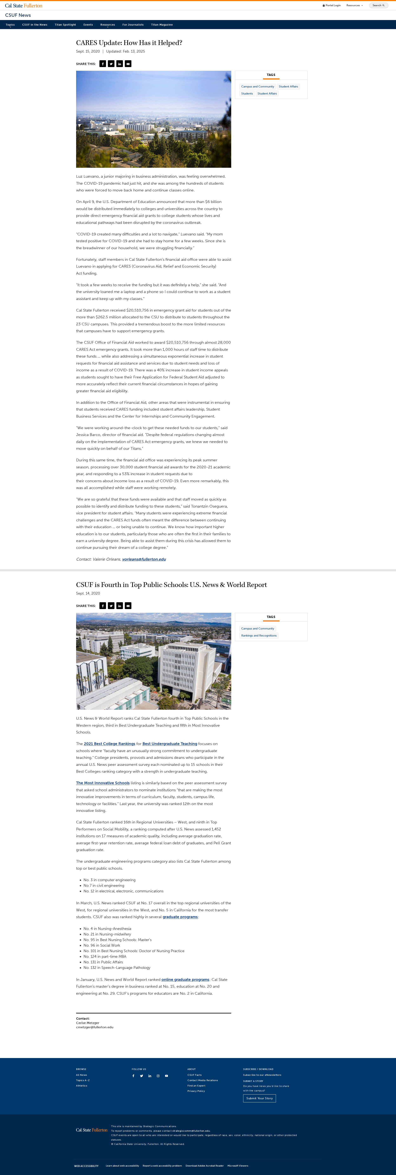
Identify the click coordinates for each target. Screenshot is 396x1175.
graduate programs (180, 916)
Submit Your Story (259, 1098)
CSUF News (18, 15)
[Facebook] (102, 63)
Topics (10, 24)
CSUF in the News (34, 24)
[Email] (128, 63)
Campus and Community (257, 86)
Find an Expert (196, 1085)
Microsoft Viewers (237, 1165)
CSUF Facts (194, 1074)
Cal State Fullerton (23, 5)
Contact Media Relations (202, 1080)
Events (88, 24)
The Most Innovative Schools (103, 783)
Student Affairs (288, 86)
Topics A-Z (83, 1080)
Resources (354, 5)
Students (247, 93)
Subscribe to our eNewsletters (262, 1074)
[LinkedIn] (119, 63)
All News (81, 1074)
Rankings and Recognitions (259, 635)
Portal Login (331, 5)
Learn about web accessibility (122, 1165)
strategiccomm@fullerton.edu (191, 1130)
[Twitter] (111, 63)
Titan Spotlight (65, 24)
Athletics (81, 1085)
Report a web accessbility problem (162, 1165)
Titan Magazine (162, 24)
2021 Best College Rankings (109, 743)
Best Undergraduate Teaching (170, 743)
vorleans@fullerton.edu (144, 559)
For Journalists (133, 24)
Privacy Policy (196, 1090)
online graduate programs (185, 979)
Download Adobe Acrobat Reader (205, 1165)
